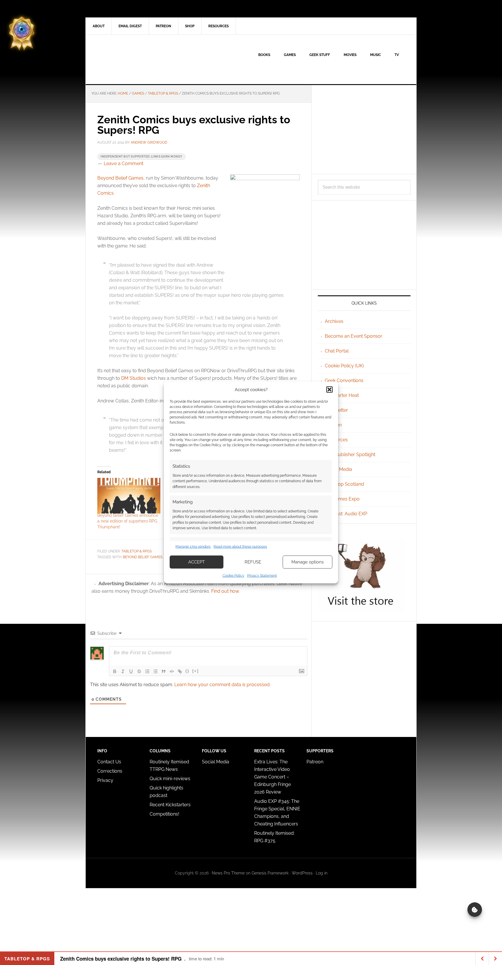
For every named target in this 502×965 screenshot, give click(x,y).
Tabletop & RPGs (136, 551)
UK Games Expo (342, 499)
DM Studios (133, 378)
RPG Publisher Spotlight (350, 454)
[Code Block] (172, 671)
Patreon (314, 762)
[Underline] (131, 671)
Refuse (253, 562)
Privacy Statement (262, 575)
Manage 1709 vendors (193, 547)
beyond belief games (142, 557)
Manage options (307, 562)
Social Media (338, 469)
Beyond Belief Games (120, 178)
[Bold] (115, 671)
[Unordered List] (155, 671)
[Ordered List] (147, 671)
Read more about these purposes (240, 547)
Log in (321, 873)
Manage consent (474, 909)
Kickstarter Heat (342, 395)
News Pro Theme (228, 873)
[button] (329, 390)
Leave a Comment (123, 163)
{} (187, 671)
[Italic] (123, 671)
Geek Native (135, 59)
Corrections (109, 771)
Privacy (105, 780)
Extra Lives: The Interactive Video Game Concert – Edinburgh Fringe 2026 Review (272, 777)
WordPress (302, 873)
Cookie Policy (233, 575)
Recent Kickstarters (171, 804)
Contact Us (109, 762)
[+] (195, 671)
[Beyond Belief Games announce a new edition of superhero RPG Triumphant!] (128, 496)
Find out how (225, 591)
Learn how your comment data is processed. (222, 684)
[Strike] (139, 671)
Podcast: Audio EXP (346, 513)
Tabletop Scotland (344, 484)
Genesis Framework (270, 873)
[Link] (180, 671)
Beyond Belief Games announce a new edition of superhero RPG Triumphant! (127, 521)
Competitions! (164, 814)
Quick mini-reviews (170, 778)
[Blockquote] (163, 671)
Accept (196, 562)
